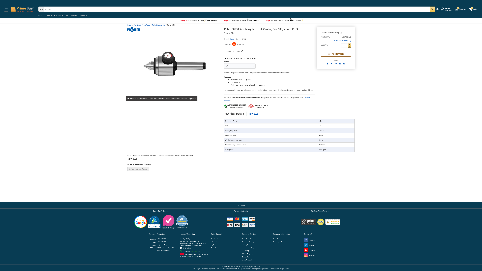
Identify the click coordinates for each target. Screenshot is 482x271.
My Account (214, 245)
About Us (276, 239)
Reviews (253, 113)
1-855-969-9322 (161, 239)
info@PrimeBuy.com (163, 245)
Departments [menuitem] (54, 15)
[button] (341, 32)
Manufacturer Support (249, 248)
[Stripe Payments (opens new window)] (308, 222)
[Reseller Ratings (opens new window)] (168, 222)
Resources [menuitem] (83, 15)
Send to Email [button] (340, 63)
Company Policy (278, 242)
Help (437, 9)
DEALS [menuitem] (40, 15)
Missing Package (247, 245)
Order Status (215, 248)
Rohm (232, 39)
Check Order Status (248, 239)
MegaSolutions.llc (254, 267)
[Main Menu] (6, 9)
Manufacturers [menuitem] (71, 15)
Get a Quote (214, 239)
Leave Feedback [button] (247, 260)
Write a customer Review (138, 169)
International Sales (217, 242)
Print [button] (344, 63)
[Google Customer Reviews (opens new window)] (140, 222)
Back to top (241, 205)
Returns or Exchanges (249, 242)
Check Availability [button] (343, 40)
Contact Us (245, 257)
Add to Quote (338, 53)
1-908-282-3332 (161, 242)
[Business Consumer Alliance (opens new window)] (154, 222)
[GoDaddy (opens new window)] (332, 222)
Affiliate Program (247, 254)
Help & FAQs (246, 251)
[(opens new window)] (174, 95)
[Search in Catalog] (432, 9)
